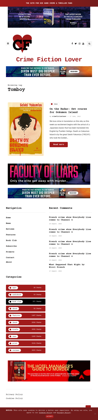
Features (11, 235)
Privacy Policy (14, 394)
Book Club (11, 240)
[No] (95, 414)
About (9, 262)
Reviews (10, 229)
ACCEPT (50, 416)
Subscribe (11, 246)
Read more (58, 144)
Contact (10, 258)
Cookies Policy (14, 398)
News (8, 223)
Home (8, 218)
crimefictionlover (59, 116)
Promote (10, 252)
